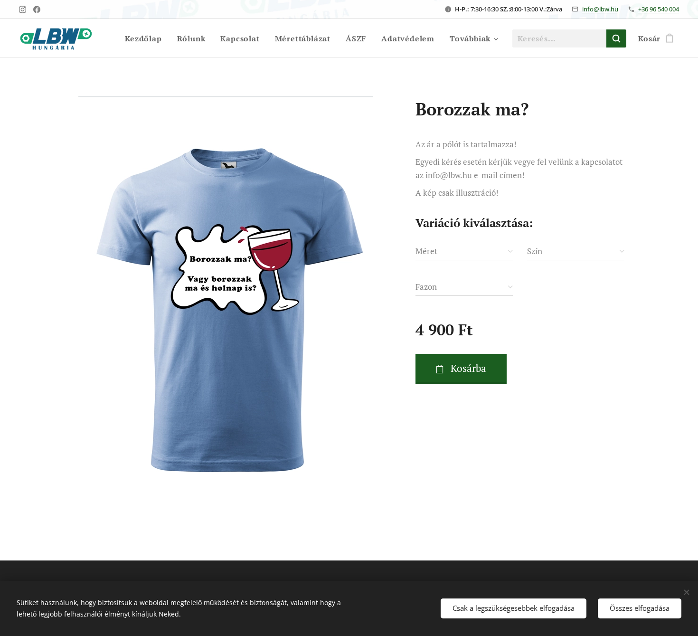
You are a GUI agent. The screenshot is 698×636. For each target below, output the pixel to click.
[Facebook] (37, 9)
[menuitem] (146, 38)
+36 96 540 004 (658, 9)
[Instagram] (22, 9)
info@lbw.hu (600, 9)
